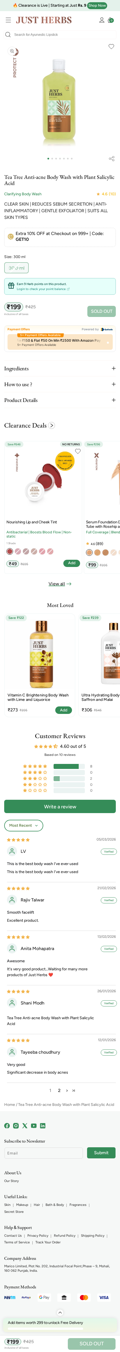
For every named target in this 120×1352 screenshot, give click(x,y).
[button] (10, 20)
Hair (37, 1205)
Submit (101, 1152)
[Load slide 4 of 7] (60, 158)
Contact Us (13, 1236)
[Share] (111, 158)
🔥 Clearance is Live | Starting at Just (49, 5)
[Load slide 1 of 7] (48, 158)
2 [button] (59, 1090)
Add (63, 710)
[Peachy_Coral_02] (9, 551)
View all (57, 583)
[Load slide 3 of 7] (56, 158)
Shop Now (97, 5)
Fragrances (78, 1205)
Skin (7, 1205)
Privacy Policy (37, 1236)
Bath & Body (54, 1205)
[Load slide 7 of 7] (72, 158)
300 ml (19, 269)
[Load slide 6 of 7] (68, 158)
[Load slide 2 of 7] (52, 158)
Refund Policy (64, 1236)
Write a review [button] (60, 807)
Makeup (22, 1205)
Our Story (11, 1181)
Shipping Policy (92, 1236)
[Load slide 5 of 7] (64, 158)
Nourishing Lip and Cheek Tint (31, 522)
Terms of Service (17, 1242)
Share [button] (111, 158)
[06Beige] (105, 552)
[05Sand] (97, 552)
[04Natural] (89, 552)
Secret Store (14, 1212)
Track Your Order (48, 1242)
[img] (18, 839)
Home (9, 1104)
